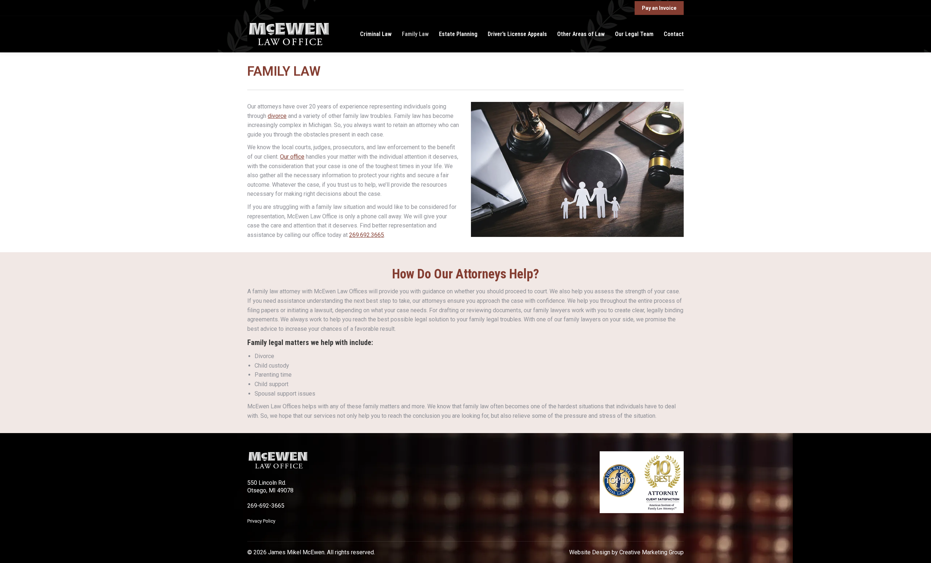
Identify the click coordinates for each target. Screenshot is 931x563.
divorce (277, 115)
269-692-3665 (265, 505)
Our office (292, 156)
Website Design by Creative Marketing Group (626, 552)
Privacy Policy (261, 521)
